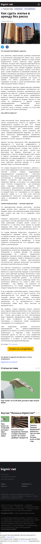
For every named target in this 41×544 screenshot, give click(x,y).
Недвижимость (26, 484)
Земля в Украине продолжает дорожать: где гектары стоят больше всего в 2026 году (35, 433)
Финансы (24, 486)
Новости (4, 486)
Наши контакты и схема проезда (12, 505)
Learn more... (23, 541)
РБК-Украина (13, 344)
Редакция (28, 505)
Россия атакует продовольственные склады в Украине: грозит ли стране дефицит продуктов (19, 434)
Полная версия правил (8, 529)
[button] (36, 368)
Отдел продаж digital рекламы (24, 513)
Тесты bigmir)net (30, 9)
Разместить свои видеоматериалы (27, 507)
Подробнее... (10, 537)
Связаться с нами (7, 507)
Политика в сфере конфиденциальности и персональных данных (20, 509)
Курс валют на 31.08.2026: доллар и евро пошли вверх (20, 401)
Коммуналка (18, 9)
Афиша (3, 484)
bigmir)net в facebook (9, 362)
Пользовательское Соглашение (13, 509)
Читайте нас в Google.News (20, 349)
